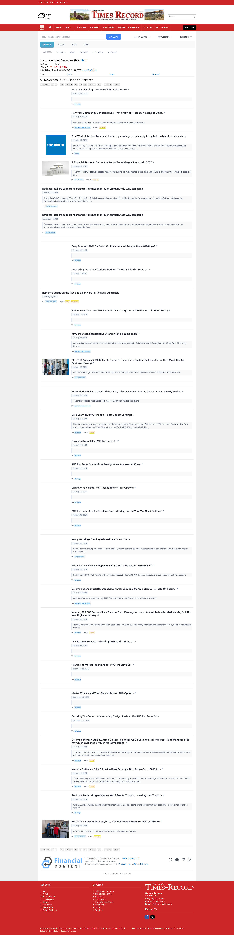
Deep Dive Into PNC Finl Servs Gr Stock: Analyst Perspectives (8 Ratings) (115, 246)
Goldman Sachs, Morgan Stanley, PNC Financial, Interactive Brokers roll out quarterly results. (115, 598)
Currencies (83, 52)
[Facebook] (177, 863)
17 (85, 84)
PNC (83, 60)
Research (156, 74)
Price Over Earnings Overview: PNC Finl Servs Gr (101, 89)
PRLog (77, 153)
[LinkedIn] (183, 863)
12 (62, 84)
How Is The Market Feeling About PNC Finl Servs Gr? (103, 664)
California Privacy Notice (49, 931)
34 (110, 84)
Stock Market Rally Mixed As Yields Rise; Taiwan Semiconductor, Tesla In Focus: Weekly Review (128, 391)
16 (81, 84)
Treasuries (112, 52)
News (72, 52)
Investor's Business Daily (82, 127)
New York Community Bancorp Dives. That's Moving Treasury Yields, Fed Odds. (118, 112)
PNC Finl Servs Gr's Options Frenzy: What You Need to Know (107, 464)
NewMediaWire (50, 232)
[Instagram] (190, 863)
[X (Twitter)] (170, 863)
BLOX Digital (178, 928)
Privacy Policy (124, 864)
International (98, 52)
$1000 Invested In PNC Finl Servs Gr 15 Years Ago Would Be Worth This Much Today (121, 310)
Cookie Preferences (68, 931)
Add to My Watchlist (89, 70)
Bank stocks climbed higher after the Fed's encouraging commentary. (105, 831)
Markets (47, 44)
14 (71, 84)
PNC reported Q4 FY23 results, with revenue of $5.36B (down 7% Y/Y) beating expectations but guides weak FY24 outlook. (130, 575)
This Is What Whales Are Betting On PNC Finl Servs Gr (104, 641)
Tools (86, 44)
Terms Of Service (141, 864)
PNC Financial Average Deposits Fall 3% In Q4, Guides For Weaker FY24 (114, 565)
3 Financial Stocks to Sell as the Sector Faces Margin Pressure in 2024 (113, 162)
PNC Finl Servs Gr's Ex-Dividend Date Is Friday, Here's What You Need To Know (118, 511)
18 (90, 84)
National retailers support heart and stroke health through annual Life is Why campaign (92, 188)
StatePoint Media (51, 301)
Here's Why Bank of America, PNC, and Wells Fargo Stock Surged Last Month (117, 821)
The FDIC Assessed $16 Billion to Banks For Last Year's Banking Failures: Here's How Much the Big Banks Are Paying (128, 362)
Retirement (74, 301)
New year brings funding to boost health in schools (101, 539)
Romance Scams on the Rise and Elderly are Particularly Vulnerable (80, 292)
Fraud (67, 301)
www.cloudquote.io (131, 858)
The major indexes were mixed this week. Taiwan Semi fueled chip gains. (106, 401)
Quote (69, 74)
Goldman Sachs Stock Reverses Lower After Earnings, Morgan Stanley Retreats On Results (125, 588)
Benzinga (78, 104)
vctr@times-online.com (162, 904)
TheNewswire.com (51, 206)
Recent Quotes (140, 37)
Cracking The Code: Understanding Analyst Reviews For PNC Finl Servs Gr (115, 716)
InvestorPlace (79, 180)
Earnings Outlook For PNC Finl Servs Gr (95, 441)
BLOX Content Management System (155, 928)
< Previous (45, 84)
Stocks (61, 44)
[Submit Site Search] (193, 17)
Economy (102, 127)
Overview (61, 52)
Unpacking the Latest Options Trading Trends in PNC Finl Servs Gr (111, 269)
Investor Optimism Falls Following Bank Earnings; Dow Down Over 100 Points (117, 769)
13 (67, 84)
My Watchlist (163, 37)
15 (76, 84)
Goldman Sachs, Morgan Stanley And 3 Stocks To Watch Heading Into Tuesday (118, 795)
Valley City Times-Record (63, 928)
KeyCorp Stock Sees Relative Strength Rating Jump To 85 (106, 333)
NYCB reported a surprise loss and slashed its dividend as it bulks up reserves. (109, 122)
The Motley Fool (80, 377)
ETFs (74, 44)
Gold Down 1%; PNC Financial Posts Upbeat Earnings (103, 414)
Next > (116, 84)
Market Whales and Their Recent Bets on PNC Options (104, 487)
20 (99, 84)
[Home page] (117, 14)
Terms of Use (105, 928)
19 (94, 84)
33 (106, 84)
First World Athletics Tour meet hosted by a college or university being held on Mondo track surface (129, 136)
